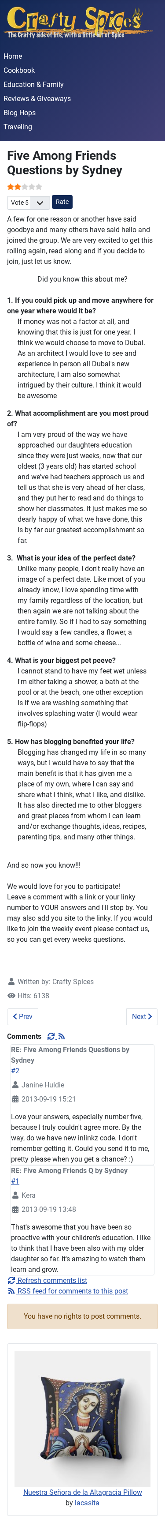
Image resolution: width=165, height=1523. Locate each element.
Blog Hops (20, 113)
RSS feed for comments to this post (72, 1291)
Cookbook (19, 70)
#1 (15, 1181)
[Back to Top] (149, 1506)
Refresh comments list (51, 1280)
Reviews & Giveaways (37, 98)
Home (13, 56)
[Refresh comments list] (52, 1036)
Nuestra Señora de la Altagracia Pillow (82, 1492)
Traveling (18, 127)
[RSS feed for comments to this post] (61, 1036)
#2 (15, 1071)
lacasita (87, 1503)
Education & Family (34, 84)
